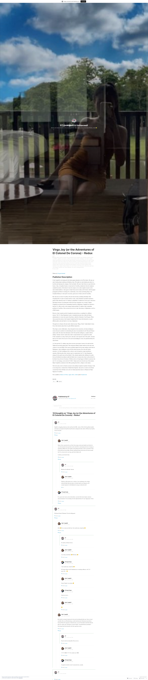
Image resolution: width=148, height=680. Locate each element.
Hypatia (70, 261)
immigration (74, 261)
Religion (61, 265)
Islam (89, 261)
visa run (74, 267)
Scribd (76, 374)
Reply (57, 435)
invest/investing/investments (82, 261)
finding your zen (85, 260)
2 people (63, 457)
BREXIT (55, 258)
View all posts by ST (72, 398)
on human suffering (84, 264)
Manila (86, 263)
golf (93, 260)
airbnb (55, 257)
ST (58, 422)
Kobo (73, 374)
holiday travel (65, 261)
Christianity (82, 258)
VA (72, 267)
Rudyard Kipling (66, 265)
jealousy (67, 263)
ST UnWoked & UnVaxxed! (74, 125)
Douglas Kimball (61, 273)
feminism (74, 260)
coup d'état (86, 258)
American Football (63, 257)
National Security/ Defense (71, 264)
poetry (90, 264)
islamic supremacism (62, 263)
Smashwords (84, 374)
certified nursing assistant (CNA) (73, 258)
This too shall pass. (68, 267)
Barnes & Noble (64, 374)
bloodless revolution (86, 257)
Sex (70, 265)
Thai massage (55, 267)
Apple (69, 374)
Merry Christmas (60, 264)
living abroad (82, 263)
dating (54, 260)
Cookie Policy (21, 677)
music (64, 264)
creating (90, 258)
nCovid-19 (78, 264)
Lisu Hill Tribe (76, 263)
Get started (83, 1)
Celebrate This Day (57, 406)
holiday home (60, 261)
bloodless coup (79, 257)
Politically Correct (56, 265)
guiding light (55, 261)
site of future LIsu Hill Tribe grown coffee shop (80, 265)
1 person (66, 471)
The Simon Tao (61, 267)
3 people (62, 628)
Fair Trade (63, 260)
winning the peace (80, 267)
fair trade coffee (69, 260)
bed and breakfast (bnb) (71, 257)
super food (91, 265)
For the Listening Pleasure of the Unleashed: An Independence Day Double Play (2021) (77, 408)
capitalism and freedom (62, 258)
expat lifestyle (58, 260)
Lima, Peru (72, 263)
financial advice (79, 260)
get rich (90, 260)
